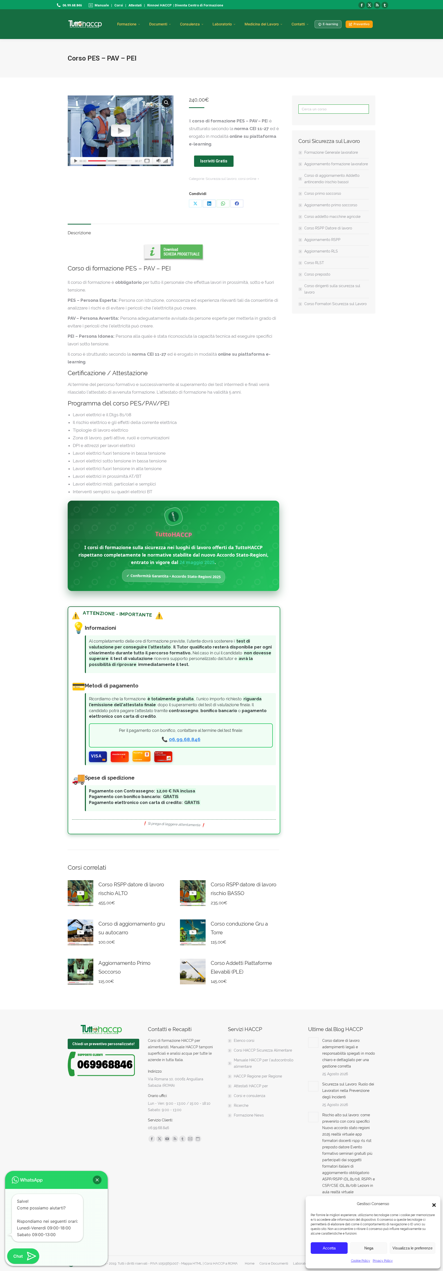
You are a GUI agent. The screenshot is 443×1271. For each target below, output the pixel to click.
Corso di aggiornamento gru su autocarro (131, 928)
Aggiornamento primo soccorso (330, 205)
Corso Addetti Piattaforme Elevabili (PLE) (241, 967)
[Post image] (313, 1042)
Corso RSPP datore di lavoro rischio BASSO (243, 888)
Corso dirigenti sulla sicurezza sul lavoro (332, 289)
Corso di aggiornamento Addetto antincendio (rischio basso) (331, 178)
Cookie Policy (360, 1261)
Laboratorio (222, 24)
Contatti (298, 24)
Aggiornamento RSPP (322, 240)
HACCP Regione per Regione (258, 1076)
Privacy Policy (383, 1261)
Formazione (126, 24)
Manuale (102, 5)
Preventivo (361, 24)
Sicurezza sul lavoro (221, 179)
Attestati (135, 5)
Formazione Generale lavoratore (331, 152)
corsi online (247, 179)
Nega (368, 1248)
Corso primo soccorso (322, 193)
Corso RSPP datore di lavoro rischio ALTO (131, 888)
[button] (432, 1203)
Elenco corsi (244, 1041)
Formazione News (249, 1115)
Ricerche (241, 1105)
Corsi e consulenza (249, 1096)
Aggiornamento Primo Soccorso (124, 967)
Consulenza (190, 24)
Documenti (158, 24)
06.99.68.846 (184, 739)
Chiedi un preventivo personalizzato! (103, 1044)
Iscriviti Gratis (213, 161)
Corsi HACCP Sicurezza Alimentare (263, 1050)
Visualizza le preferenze (412, 1248)
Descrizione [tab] (79, 232)
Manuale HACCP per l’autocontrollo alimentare (263, 1063)
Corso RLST (314, 263)
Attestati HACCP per (251, 1086)
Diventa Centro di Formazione (198, 5)
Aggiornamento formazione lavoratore (336, 164)
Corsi (118, 5)
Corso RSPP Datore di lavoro (328, 228)
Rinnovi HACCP (159, 5)
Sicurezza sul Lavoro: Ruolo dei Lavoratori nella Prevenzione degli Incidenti (348, 1090)
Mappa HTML (191, 1263)
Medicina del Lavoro (262, 24)
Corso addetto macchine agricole (332, 217)
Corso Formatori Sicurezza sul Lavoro (335, 304)
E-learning (330, 24)
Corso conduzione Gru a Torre (239, 928)
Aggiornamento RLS (321, 251)
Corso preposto (317, 274)
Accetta (329, 1248)
